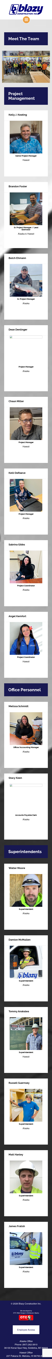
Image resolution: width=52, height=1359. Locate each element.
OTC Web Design (19, 1313)
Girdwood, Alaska (33, 1313)
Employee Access (26, 1329)
